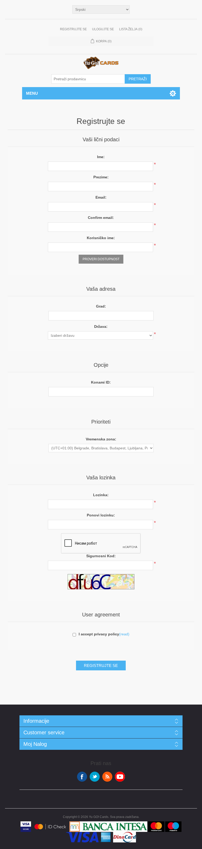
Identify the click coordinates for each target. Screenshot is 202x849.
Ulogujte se (103, 29)
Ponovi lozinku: (101, 515)
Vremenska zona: (101, 439)
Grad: (101, 306)
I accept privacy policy (99, 634)
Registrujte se (73, 29)
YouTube (120, 777)
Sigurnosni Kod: (101, 556)
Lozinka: (101, 495)
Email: (101, 197)
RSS (107, 777)
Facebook (82, 777)
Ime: (101, 157)
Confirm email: (101, 217)
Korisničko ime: (101, 238)
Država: (101, 326)
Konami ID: (101, 382)
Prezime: (101, 177)
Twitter (95, 777)
